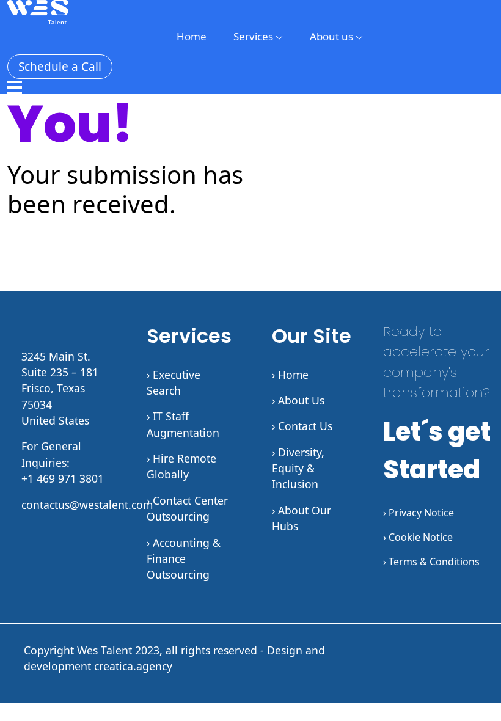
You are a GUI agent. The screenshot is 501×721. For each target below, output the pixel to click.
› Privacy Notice (418, 512)
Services (254, 36)
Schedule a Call (59, 67)
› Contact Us (302, 426)
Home (192, 36)
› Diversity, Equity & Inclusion (298, 468)
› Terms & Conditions (431, 561)
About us (333, 36)
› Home (290, 374)
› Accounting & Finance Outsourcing (184, 558)
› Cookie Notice (418, 537)
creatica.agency (133, 666)
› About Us (298, 400)
